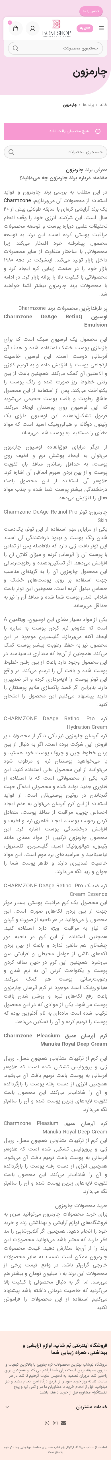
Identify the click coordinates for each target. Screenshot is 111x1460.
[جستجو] (16, 48)
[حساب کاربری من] (32, 28)
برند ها (88, 105)
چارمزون (74, 170)
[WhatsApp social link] (47, 1423)
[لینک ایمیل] (63, 1423)
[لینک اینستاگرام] (55, 1423)
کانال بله (85, 28)
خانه (103, 105)
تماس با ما (91, 11)
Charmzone (17, 201)
